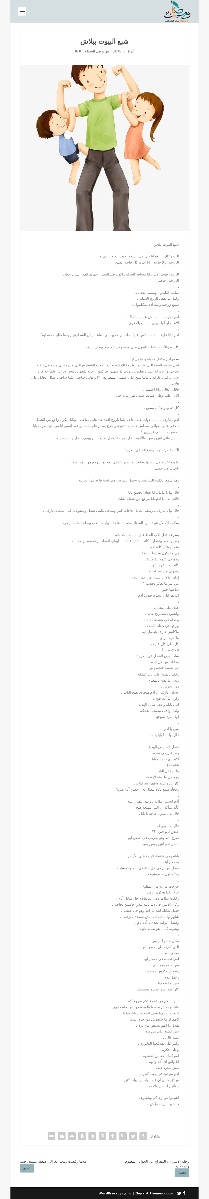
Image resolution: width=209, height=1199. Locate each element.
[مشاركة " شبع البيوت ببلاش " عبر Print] (51, 1136)
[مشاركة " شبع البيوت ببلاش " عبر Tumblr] (113, 1136)
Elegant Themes (149, 1193)
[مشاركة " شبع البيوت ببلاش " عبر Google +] (123, 1136)
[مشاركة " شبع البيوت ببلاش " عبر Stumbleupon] (72, 1136)
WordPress (108, 1193)
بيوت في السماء (97, 51)
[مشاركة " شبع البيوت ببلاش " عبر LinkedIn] (92, 1136)
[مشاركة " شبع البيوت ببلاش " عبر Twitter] (133, 1136)
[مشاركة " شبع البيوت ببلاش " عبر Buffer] (82, 1136)
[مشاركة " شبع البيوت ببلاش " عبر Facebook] (143, 1136)
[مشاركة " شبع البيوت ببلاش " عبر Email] (62, 1136)
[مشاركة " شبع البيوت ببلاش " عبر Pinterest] (102, 1136)
